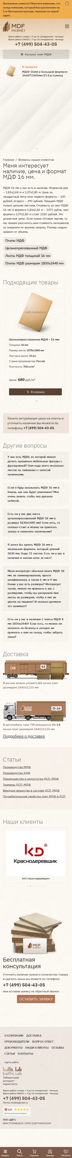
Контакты (25, 1053)
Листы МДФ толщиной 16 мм (27, 256)
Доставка (34, 1035)
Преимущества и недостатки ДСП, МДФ (31, 779)
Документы (13, 1047)
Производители (16, 1041)
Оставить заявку (36, 999)
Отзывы (58, 1047)
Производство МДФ (17, 767)
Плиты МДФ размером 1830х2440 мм (34, 263)
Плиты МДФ (14, 240)
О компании (13, 1035)
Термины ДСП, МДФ (17, 784)
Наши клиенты (36, 1047)
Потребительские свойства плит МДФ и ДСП (34, 796)
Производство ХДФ (16, 773)
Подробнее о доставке (24, 736)
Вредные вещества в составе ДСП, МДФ (31, 790)
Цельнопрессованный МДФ (26, 248)
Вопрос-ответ (42, 1041)
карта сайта (11, 1062)
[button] (33, 148)
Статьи (9, 1053)
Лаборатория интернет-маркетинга (11, 1081)
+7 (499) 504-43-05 (36, 44)
